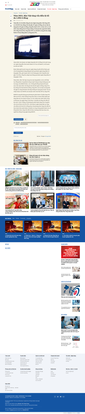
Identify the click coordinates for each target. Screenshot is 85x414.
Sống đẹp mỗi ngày (39, 371)
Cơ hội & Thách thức (55, 358)
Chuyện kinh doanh (41, 9)
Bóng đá (37, 376)
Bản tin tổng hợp (8, 364)
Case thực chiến (39, 361)
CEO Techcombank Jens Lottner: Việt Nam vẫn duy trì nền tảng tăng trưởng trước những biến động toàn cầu (42, 189)
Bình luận (7, 359)
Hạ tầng (67, 361)
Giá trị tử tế (7, 374)
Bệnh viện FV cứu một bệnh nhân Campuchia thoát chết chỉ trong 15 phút (70, 331)
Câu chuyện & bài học (24, 365)
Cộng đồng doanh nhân (9, 361)
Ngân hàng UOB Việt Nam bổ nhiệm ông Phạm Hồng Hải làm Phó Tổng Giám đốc (67, 210)
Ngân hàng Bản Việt (24, 124)
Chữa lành (38, 372)
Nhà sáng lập (22, 358)
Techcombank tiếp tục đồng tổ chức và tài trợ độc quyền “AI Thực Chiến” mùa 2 (67, 188)
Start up (52, 359)
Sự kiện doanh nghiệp (25, 369)
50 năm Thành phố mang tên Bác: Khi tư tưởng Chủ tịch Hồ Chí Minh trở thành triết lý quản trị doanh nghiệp (69, 262)
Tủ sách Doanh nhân (9, 372)
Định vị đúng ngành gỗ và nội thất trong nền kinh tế (66, 268)
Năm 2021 (17, 122)
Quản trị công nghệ (39, 359)
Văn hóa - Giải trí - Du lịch (72, 369)
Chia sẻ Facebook (19, 119)
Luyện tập (37, 374)
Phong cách (7, 371)
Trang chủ (15, 13)
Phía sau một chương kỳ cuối (68, 297)
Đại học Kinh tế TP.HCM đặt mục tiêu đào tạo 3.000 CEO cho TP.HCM (39, 143)
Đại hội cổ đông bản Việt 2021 (43, 122)
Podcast (17, 218)
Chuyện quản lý (38, 362)
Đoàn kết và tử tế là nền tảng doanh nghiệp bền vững (13, 236)
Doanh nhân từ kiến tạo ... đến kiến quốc (11, 388)
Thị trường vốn (69, 359)
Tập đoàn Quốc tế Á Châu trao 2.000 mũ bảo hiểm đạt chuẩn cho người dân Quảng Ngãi (66, 338)
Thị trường (53, 361)
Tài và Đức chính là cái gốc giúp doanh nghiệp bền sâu (71, 236)
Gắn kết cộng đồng (24, 372)
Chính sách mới (8, 358)
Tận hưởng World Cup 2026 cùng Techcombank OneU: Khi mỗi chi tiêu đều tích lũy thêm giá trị (16, 211)
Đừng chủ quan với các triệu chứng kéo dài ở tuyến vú (39, 156)
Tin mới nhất (9, 4)
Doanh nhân (23, 9)
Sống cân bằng (39, 369)
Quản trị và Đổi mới (32, 9)
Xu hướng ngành (8, 362)
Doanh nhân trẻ (23, 364)
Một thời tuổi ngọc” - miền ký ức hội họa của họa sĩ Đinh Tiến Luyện (66, 344)
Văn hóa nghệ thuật (70, 371)
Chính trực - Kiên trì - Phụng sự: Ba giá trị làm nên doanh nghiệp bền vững (32, 237)
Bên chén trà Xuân (8, 390)
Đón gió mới (7, 386)
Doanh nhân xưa (23, 362)
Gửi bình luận (18, 132)
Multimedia (8, 218)
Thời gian (43, 136)
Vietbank (17, 124)
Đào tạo (37, 364)
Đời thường (64, 314)
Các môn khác (38, 380)
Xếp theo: (39, 136)
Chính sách (68, 358)
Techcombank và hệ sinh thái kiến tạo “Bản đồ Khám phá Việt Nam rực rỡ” (42, 210)
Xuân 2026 (7, 383)
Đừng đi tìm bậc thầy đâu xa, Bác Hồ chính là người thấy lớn (51, 236)
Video (13, 218)
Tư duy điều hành (39, 358)
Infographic (29, 218)
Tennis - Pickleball (39, 379)
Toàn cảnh (17, 9)
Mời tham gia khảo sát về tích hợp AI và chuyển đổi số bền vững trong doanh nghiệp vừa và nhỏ (66, 302)
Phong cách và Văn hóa (63, 9)
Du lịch (67, 372)
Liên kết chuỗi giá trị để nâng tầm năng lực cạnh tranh (66, 275)
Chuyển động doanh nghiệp (25, 371)
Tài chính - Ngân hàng (52, 9)
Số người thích (48, 136)
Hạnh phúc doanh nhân (24, 359)
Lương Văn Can (8, 376)
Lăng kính (52, 362)
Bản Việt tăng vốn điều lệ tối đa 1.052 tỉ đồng (28, 122)
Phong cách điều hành (24, 361)
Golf (36, 377)
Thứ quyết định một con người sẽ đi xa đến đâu (65, 308)
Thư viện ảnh (22, 218)
